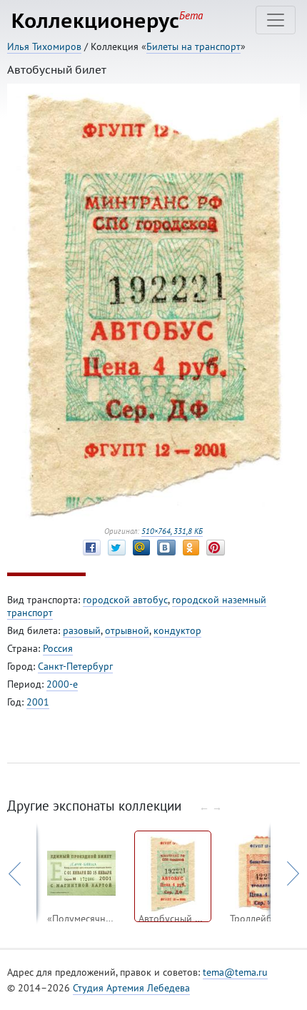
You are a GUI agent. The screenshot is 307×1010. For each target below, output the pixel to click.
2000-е (62, 684)
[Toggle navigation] (276, 20)
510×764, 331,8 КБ (172, 531)
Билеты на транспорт (193, 46)
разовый (82, 630)
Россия (58, 648)
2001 (37, 701)
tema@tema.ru (235, 972)
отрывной (127, 630)
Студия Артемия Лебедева (131, 987)
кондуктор (177, 630)
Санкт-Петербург (75, 666)
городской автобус (125, 599)
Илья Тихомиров (44, 46)
